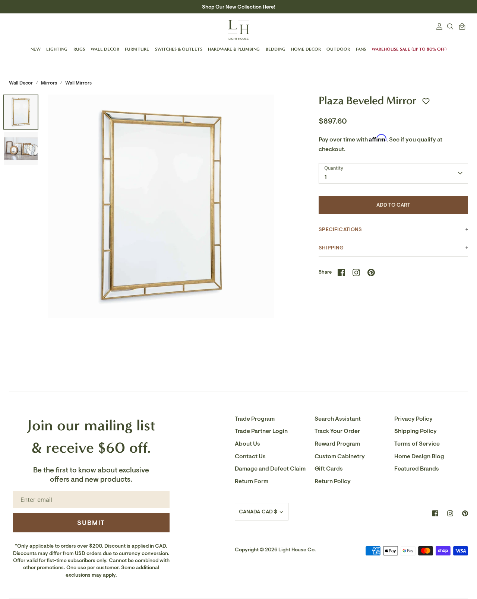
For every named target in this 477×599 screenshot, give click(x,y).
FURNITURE (137, 49)
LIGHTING (56, 49)
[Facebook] (435, 513)
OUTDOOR (338, 49)
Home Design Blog (419, 456)
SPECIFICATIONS (340, 229)
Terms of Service (417, 444)
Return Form (251, 481)
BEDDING (275, 49)
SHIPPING (331, 247)
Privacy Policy (413, 419)
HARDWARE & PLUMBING (234, 49)
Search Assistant (338, 419)
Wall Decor (21, 83)
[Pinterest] (465, 513)
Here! (269, 6)
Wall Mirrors (78, 83)
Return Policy (333, 481)
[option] (161, 208)
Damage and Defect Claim (270, 469)
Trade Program (255, 419)
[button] (426, 101)
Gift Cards (329, 469)
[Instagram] (450, 513)
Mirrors (49, 83)
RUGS (79, 49)
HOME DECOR (306, 49)
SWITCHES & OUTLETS (178, 49)
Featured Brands (416, 469)
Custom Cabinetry (340, 456)
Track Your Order (337, 431)
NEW (36, 49)
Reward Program (337, 444)
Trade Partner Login (261, 431)
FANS (361, 49)
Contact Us (250, 456)
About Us (247, 444)
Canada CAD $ (258, 511)
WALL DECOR (105, 49)
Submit (91, 522)
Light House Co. (297, 549)
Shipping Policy (415, 431)
